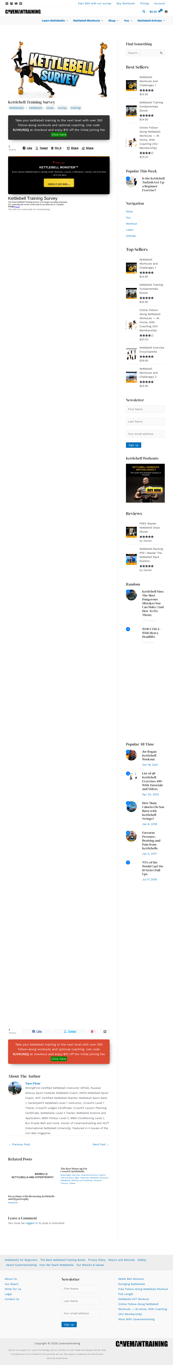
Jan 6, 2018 (149, 824)
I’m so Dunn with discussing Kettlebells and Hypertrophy (31, 1197)
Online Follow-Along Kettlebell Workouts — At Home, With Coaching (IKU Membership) (142, 1309)
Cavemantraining (89, 1175)
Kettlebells (16, 107)
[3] (131, 806)
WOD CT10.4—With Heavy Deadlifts (152, 633)
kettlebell (35, 107)
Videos (72, 1183)
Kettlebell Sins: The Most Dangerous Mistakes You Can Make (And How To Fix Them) (153, 603)
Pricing (144, 3)
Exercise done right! (70, 1178)
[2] (131, 776)
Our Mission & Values (90, 1265)
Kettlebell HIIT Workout (133, 1299)
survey (62, 107)
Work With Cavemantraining (136, 1319)
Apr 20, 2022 (150, 794)
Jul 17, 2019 (149, 879)
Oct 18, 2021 (150, 764)
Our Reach (11, 1284)
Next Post (101, 1144)
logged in (32, 1223)
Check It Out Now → (59, 184)
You (128, 217)
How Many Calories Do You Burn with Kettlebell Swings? (153, 811)
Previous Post (19, 1144)
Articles (131, 235)
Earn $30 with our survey (94, 3)
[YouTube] (16, 3)
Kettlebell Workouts (99, 1178)
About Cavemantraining (21, 1265)
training (76, 107)
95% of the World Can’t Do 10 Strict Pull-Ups (152, 868)
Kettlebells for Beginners (21, 1260)
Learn (129, 229)
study (50, 107)
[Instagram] (6, 3)
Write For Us (13, 1289)
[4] (131, 836)
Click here (58, 134)
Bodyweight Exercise (70, 1175)
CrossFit (101, 1175)
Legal (8, 1294)
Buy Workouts (126, 3)
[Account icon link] (166, 11)
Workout (131, 223)
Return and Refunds (121, 1260)
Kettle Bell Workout (131, 1278)
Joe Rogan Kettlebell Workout (149, 755)
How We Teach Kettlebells (56, 1265)
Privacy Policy (97, 1260)
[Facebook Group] (11, 3)
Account (159, 3)
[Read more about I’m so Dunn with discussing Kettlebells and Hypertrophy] (32, 1178)
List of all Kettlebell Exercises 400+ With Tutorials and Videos (152, 781)
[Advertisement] (145, 693)
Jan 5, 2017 (149, 853)
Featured (84, 1178)
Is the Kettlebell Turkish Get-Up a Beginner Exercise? (153, 184)
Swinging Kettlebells (131, 1284)
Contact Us (12, 1299)
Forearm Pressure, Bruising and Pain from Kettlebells (151, 840)
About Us (11, 1278)
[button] (144, 12)
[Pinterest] (20, 3)
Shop (129, 211)
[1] (131, 181)
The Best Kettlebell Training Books (62, 1260)
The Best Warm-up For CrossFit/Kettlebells (74, 1170)
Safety (142, 1260)
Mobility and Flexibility (81, 1180)
